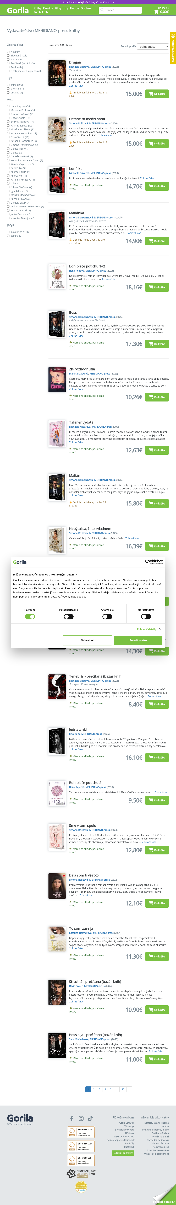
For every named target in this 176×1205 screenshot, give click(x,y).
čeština (16, 235)
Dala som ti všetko (84, 875)
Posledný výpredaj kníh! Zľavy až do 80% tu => (88, 2)
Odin (15, 183)
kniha (17, 84)
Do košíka (159, 93)
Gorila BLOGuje (126, 1122)
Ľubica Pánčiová (21, 187)
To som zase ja (81, 928)
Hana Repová (21, 106)
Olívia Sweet (20, 137)
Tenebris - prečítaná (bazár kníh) (96, 676)
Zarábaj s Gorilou (160, 1133)
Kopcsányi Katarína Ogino (27, 160)
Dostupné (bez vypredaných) (26, 71)
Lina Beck (74, 734)
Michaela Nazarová (80, 426)
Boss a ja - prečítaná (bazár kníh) (95, 1034)
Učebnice (129, 1133)
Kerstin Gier (19, 168)
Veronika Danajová (23, 218)
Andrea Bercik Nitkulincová (27, 206)
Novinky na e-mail (160, 1136)
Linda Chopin (20, 117)
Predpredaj (17, 67)
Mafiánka (76, 213)
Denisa (16, 152)
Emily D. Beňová (22, 121)
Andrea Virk (19, 175)
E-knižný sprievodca (124, 1129)
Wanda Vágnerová (23, 164)
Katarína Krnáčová (23, 179)
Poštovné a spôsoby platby (155, 1129)
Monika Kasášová (23, 129)
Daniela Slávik (20, 202)
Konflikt (75, 168)
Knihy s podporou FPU (123, 1136)
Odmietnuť (87, 640)
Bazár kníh (41, 12)
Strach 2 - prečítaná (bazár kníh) (95, 981)
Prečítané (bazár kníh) (23, 63)
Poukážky (129, 1143)
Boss (73, 312)
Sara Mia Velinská (79, 1039)
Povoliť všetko (138, 640)
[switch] (69, 616)
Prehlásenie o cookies (158, 1150)
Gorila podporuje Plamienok (120, 1140)
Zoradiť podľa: (128, 46)
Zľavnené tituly (19, 55)
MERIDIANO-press (100, 66)
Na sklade (16, 59)
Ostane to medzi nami (87, 119)
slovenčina (20, 232)
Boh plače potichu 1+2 (87, 266)
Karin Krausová (21, 125)
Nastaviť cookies (161, 1146)
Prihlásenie (163, 7)
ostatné (17, 92)
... (116, 1089)
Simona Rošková (22, 114)
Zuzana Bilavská (21, 198)
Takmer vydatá (81, 422)
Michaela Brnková (23, 110)
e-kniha (17, 88)
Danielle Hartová (22, 156)
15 (123, 1089)
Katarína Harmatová (24, 140)
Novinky (15, 51)
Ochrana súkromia (160, 1143)
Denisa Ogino (20, 148)
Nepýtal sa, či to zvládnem (90, 528)
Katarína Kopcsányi (24, 133)
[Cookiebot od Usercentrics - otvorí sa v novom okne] (148, 562)
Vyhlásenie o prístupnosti (156, 1153)
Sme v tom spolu (82, 825)
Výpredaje (129, 1126)
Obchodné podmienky (158, 1140)
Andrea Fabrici (20, 171)
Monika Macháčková (24, 195)
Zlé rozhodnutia (82, 369)
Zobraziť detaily (146, 629)
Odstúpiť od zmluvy (123, 1152)
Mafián (74, 475)
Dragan (75, 62)
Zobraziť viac (76, 85)
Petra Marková (21, 210)
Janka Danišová (21, 214)
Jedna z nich (79, 729)
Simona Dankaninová (24, 144)
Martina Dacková (78, 373)
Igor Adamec (20, 191)
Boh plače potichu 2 (85, 782)
